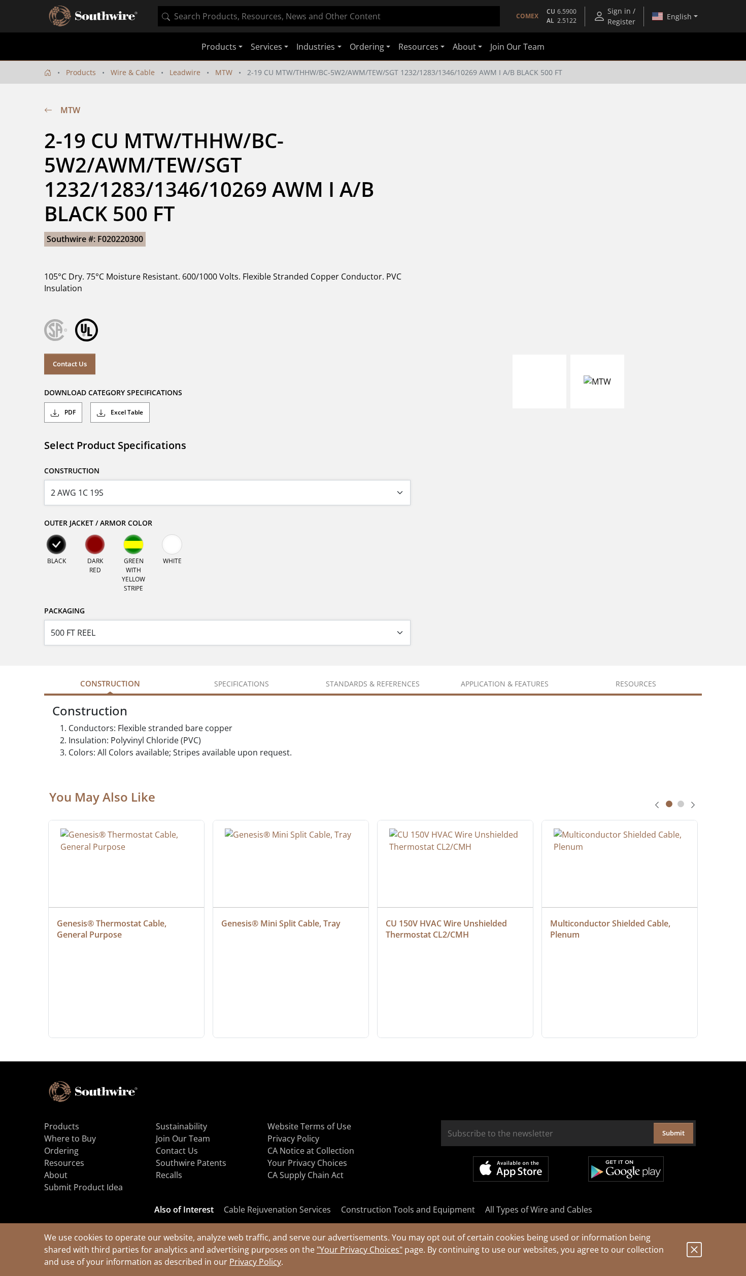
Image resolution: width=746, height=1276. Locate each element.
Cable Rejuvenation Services (277, 1209)
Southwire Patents (191, 1162)
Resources (64, 1162)
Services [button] (266, 46)
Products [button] (218, 46)
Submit (673, 1132)
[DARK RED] (95, 544)
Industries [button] (315, 46)
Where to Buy (70, 1138)
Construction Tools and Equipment (408, 1209)
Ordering (61, 1150)
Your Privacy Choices (307, 1162)
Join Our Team (517, 46)
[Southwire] (94, 16)
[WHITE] (172, 544)
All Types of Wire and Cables (538, 1209)
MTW (223, 72)
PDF (69, 412)
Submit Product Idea (83, 1187)
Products (81, 72)
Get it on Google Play (626, 1169)
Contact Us (70, 363)
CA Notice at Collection (310, 1150)
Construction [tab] (110, 683)
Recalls (169, 1175)
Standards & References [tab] (373, 683)
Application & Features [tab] (505, 683)
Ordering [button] (367, 46)
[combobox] (329, 16)
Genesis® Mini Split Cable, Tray (281, 923)
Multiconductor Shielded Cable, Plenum (611, 929)
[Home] (47, 72)
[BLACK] (56, 544)
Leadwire (184, 72)
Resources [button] (418, 46)
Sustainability (181, 1126)
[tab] (669, 804)
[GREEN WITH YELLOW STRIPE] (133, 544)
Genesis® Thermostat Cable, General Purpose (112, 929)
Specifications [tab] (241, 683)
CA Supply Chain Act (305, 1175)
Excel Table (126, 412)
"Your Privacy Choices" (359, 1249)
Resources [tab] (636, 683)
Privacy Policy (255, 1261)
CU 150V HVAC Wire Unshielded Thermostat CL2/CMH (447, 929)
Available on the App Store (511, 1169)
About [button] (464, 46)
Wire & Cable (133, 72)
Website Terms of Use (309, 1126)
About (55, 1175)
